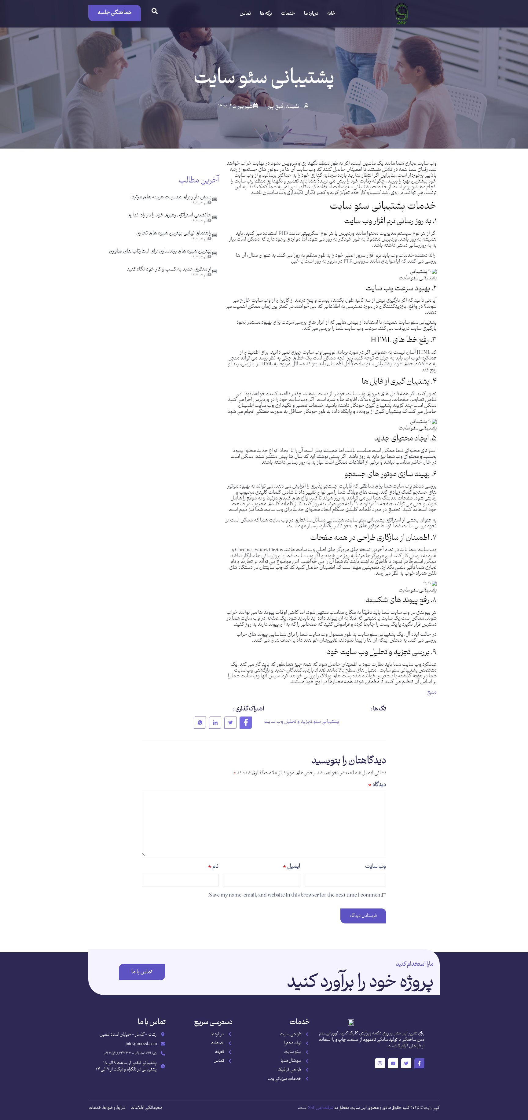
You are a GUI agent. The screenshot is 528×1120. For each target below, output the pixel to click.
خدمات (288, 13)
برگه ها (266, 13)
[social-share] (246, 723)
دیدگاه (377, 785)
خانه (331, 13)
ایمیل (291, 866)
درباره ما (311, 13)
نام (213, 866)
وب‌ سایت (375, 866)
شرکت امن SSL (321, 1107)
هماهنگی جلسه (114, 12)
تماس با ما (141, 972)
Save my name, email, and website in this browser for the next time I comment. (294, 895)
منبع (432, 692)
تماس (245, 13)
